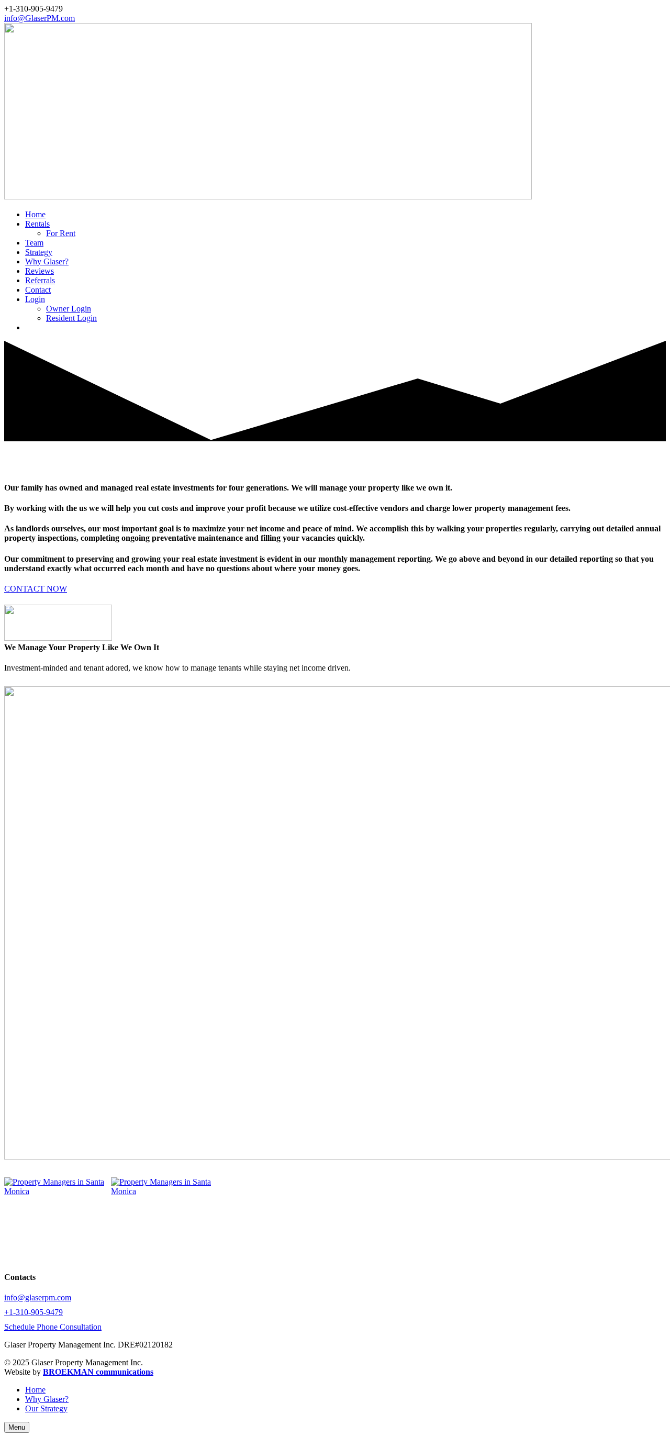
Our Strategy (46, 1408)
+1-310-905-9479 (33, 1312)
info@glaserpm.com (37, 1297)
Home (35, 1389)
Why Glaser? (47, 1399)
